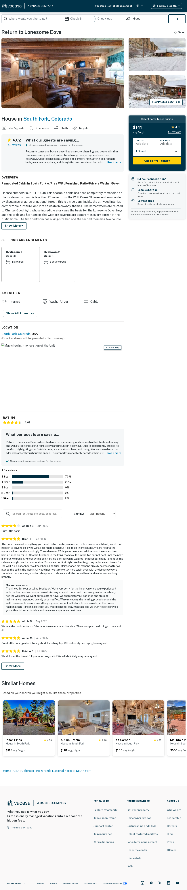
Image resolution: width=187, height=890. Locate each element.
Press (170, 842)
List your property (138, 810)
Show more (13, 225)
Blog (170, 834)
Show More (13, 666)
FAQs (130, 866)
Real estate (134, 858)
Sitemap (40, 883)
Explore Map (112, 347)
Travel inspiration (105, 818)
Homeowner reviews (139, 818)
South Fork (36, 119)
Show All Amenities (20, 313)
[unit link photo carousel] (29, 717)
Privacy (53, 883)
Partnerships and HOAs (142, 826)
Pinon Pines (14, 740)
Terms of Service (71, 883)
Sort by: (79, 513)
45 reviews (14, 145)
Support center (103, 826)
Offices (171, 850)
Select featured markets (142, 834)
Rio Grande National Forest (55, 771)
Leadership (174, 818)
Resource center (137, 850)
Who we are (174, 810)
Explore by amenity (105, 810)
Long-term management (142, 842)
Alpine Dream (70, 740)
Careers (172, 826)
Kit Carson (122, 740)
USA (16, 771)
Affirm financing (104, 842)
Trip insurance (103, 834)
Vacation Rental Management (113, 6)
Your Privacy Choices (112, 883)
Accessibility (90, 883)
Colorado (61, 119)
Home (7, 771)
